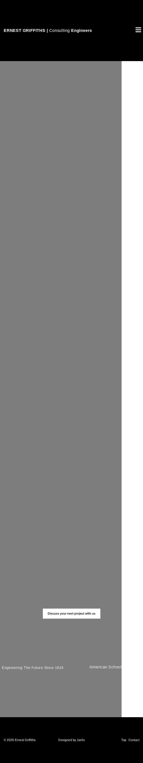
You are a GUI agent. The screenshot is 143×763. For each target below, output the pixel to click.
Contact (133, 740)
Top (123, 740)
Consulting (48, 30)
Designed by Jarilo (71, 740)
